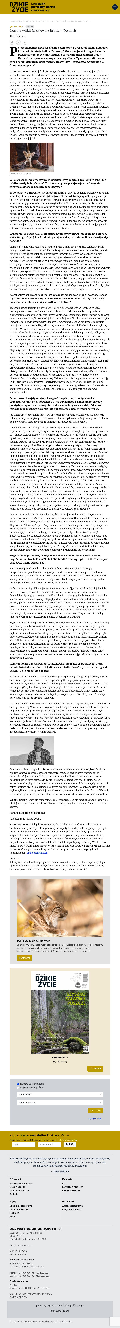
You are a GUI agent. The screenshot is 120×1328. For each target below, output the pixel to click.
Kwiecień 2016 (48, 21)
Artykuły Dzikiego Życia (32, 1087)
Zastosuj (95, 1110)
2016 (38, 21)
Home (21, 21)
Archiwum (30, 21)
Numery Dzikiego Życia (32, 1083)
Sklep (12, 1216)
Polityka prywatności (71, 1209)
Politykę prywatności (67, 1140)
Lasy (64, 1183)
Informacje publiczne (19, 1190)
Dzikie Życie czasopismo (21, 1206)
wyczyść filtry (94, 1118)
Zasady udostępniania (72, 1206)
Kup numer (95, 1068)
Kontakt (13, 1194)
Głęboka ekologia (17, 1187)
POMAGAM (24, 958)
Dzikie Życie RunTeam (20, 1209)
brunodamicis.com (37, 852)
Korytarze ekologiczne (72, 1187)
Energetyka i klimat (71, 1190)
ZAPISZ (69, 1144)
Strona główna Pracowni (21, 1183)
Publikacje (14, 1213)
